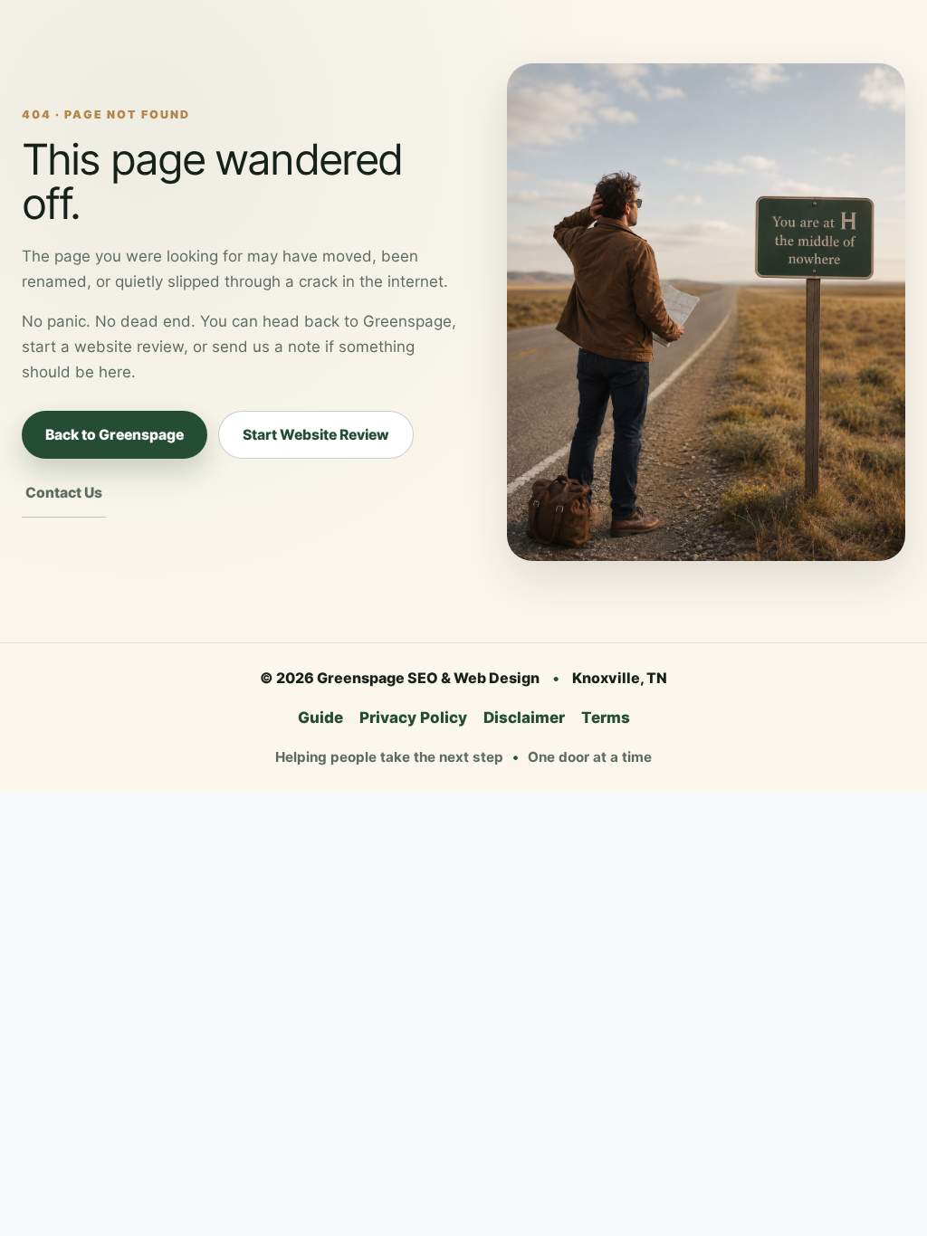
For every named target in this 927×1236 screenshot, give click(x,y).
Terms (605, 717)
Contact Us (63, 492)
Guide (320, 717)
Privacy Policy (413, 717)
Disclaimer (524, 717)
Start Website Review (316, 434)
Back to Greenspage (114, 434)
